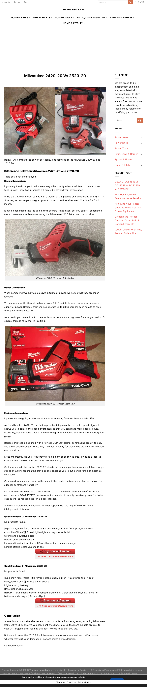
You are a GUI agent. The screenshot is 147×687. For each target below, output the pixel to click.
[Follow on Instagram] (138, 2)
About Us (6, 2)
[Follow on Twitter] (141, 2)
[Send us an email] (143, 2)
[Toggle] (141, 137)
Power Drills (41, 17)
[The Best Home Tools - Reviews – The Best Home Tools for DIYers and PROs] (73, 9)
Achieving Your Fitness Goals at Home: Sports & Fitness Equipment (128, 207)
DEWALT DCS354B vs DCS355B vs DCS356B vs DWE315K (127, 185)
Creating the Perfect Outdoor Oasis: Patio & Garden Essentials (127, 220)
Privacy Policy (84, 682)
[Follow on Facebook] (135, 2)
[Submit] (130, 2)
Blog (26, 2)
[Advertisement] (73, 47)
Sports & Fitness (121, 17)
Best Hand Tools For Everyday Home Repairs (128, 196)
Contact (16, 2)
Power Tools (64, 17)
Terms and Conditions (66, 682)
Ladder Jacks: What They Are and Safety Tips (128, 231)
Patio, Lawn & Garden (91, 17)
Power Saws (19, 17)
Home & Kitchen (73, 23)
